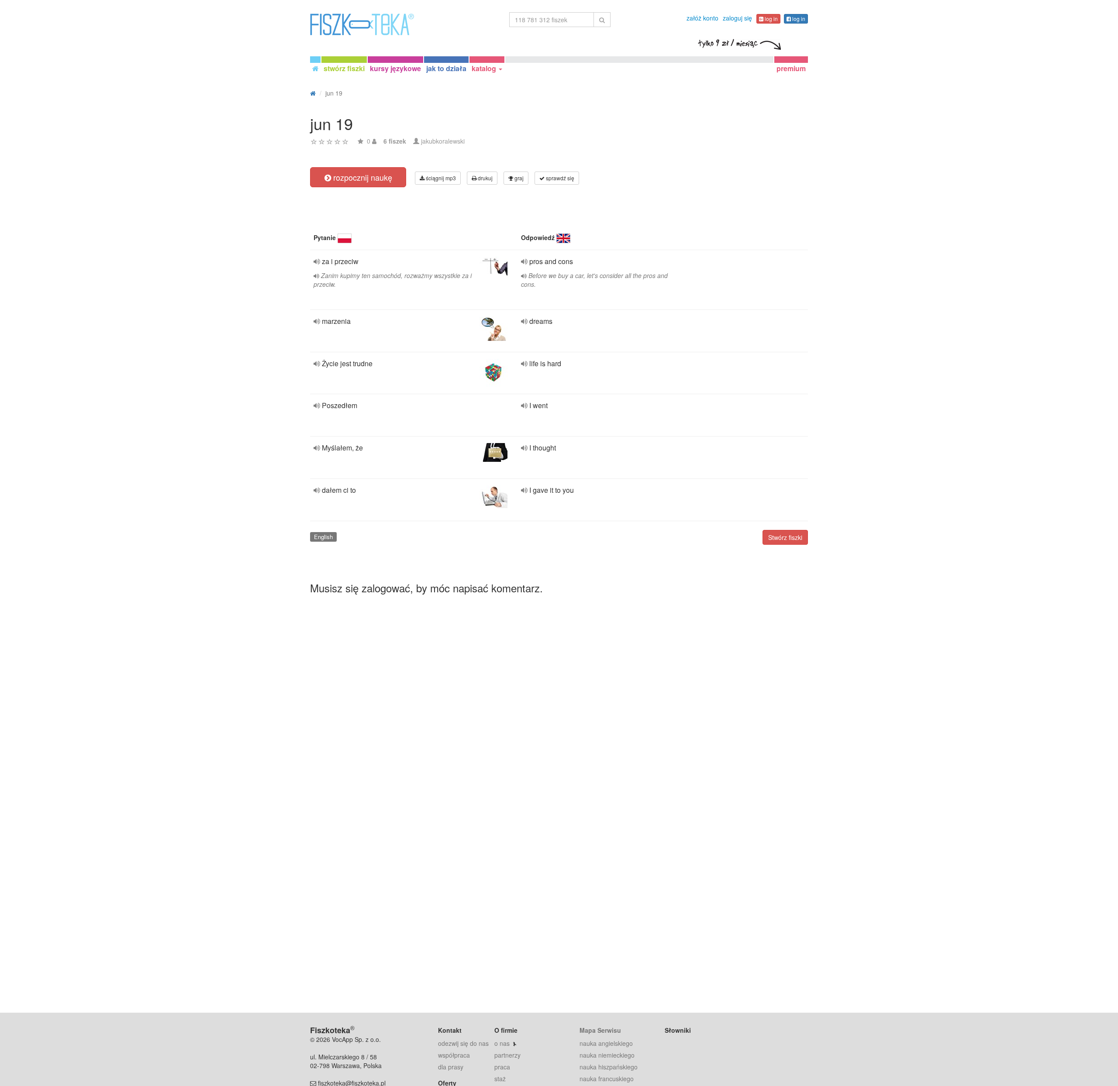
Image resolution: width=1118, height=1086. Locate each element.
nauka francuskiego (607, 1078)
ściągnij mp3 (440, 178)
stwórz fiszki (344, 68)
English (323, 537)
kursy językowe (395, 68)
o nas (502, 1043)
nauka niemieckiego (607, 1055)
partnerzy (507, 1055)
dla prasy (450, 1066)
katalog (485, 68)
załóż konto (702, 18)
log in (770, 18)
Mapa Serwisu (600, 1030)
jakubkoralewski (443, 141)
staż (500, 1078)
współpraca (454, 1055)
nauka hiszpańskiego (609, 1066)
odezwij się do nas (463, 1043)
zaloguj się (737, 18)
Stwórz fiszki (785, 537)
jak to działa (446, 68)
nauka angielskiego (606, 1043)
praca (502, 1066)
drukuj (484, 178)
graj (518, 178)
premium (791, 68)
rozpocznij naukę (361, 177)
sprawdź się (559, 178)
